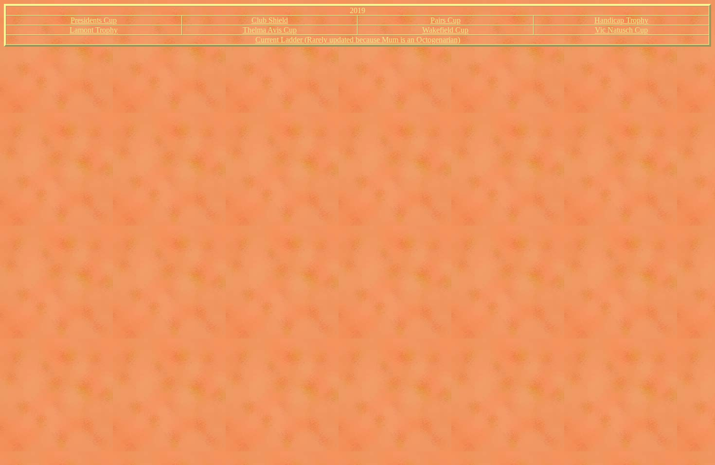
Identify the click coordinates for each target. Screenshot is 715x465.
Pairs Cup (445, 20)
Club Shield (269, 20)
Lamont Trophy (94, 30)
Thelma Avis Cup (270, 30)
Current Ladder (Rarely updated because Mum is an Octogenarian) (357, 40)
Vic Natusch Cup (621, 30)
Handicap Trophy (621, 20)
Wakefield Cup (445, 30)
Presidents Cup (94, 20)
